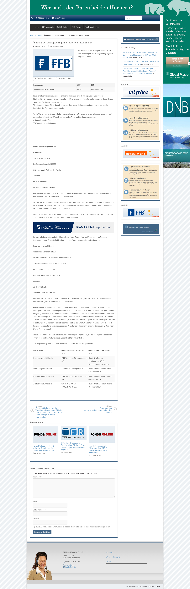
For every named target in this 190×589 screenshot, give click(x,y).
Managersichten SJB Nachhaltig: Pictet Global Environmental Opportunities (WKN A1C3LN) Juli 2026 (140, 55)
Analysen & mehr (92, 27)
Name (35, 501)
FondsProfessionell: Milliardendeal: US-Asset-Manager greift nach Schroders (100, 449)
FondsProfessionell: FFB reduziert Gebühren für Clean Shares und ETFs (43, 448)
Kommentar (37, 477)
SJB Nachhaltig (48, 27)
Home (36, 27)
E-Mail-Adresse (39, 510)
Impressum (110, 553)
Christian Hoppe (40, 46)
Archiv (40, 35)
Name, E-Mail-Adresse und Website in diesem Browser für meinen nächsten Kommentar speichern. (72, 527)
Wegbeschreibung (113, 557)
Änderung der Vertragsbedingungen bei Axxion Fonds (98, 409)
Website (36, 518)
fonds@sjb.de (70, 567)
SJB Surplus (77, 27)
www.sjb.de (69, 565)
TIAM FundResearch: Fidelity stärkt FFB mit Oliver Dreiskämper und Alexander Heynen (73, 446)
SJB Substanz (63, 27)
